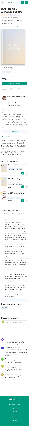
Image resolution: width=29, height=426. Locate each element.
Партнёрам (15, 408)
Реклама (14, 411)
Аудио (14, 72)
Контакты (14, 420)
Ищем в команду (14, 413)
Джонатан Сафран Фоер (16, 96)
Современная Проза (7, 23)
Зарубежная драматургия (8, 26)
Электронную (6, 72)
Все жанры (4, 307)
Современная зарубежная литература (11, 20)
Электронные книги (14, 404)
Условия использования (14, 423)
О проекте (14, 416)
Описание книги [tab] (6, 136)
